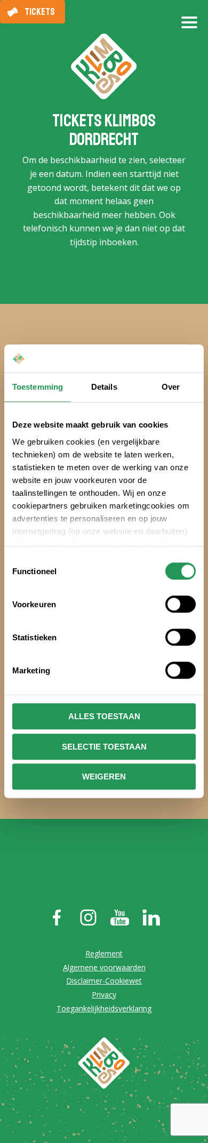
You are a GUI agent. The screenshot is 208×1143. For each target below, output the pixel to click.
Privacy (104, 994)
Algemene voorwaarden (104, 967)
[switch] (180, 604)
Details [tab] (104, 387)
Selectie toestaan (104, 746)
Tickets (40, 12)
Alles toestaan (104, 716)
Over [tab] (171, 387)
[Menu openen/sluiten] (189, 27)
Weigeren (104, 777)
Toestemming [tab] (37, 387)
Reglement (104, 953)
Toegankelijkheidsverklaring (104, 1008)
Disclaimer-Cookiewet (104, 981)
